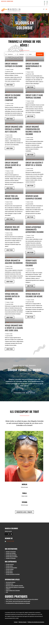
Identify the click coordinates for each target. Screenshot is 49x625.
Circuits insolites (9, 569)
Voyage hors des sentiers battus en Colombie (12, 296)
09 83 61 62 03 (3, 1)
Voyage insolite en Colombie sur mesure (34, 295)
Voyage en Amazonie (11, 551)
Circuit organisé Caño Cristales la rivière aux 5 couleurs (14, 129)
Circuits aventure (10, 564)
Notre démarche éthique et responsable (15, 587)
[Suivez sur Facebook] (6, 534)
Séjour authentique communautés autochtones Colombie (35, 229)
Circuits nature (9, 571)
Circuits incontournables (11, 567)
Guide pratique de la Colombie (13, 590)
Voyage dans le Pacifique (11, 556)
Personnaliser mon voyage (24, 393)
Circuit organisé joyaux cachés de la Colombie (13, 165)
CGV (7, 592)
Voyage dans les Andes (11, 555)
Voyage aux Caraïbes (11, 553)
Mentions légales (22, 622)
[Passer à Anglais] (47, 3)
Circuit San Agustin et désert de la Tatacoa (34, 163)
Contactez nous (10, 1)
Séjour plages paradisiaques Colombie (31, 263)
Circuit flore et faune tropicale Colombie (34, 96)
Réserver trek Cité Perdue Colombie (12, 228)
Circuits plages (9, 572)
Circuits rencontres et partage (13, 574)
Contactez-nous (9, 584)
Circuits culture (9, 566)
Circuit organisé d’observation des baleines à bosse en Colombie (33, 130)
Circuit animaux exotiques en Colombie (13, 64)
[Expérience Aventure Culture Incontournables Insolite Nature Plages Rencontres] (10, 54)
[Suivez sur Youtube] (11, 534)
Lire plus (9, 85)
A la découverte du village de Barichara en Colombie (18, 603)
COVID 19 (8, 588)
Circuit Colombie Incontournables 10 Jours (33, 66)
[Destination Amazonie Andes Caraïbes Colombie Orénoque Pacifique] (21, 54)
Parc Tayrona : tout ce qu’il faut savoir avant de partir (18, 601)
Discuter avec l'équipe (24, 512)
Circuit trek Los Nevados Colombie (12, 197)
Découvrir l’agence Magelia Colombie (14, 585)
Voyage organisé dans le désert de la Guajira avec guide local (14, 328)
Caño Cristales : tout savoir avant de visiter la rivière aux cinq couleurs (22, 599)
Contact (15, 622)
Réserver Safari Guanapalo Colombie (34, 197)
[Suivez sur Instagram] (9, 534)
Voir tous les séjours (10, 582)
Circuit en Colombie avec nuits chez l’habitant (12, 97)
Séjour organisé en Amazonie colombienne (14, 261)
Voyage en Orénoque (11, 558)
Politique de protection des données (36, 622)
